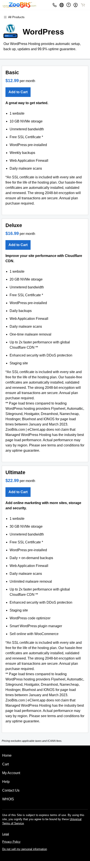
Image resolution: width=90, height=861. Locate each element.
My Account (11, 773)
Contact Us (10, 790)
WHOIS (8, 799)
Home (7, 755)
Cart (5, 764)
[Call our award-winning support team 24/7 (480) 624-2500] (68, 5)
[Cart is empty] (83, 5)
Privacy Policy (11, 841)
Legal (5, 834)
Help (6, 782)
